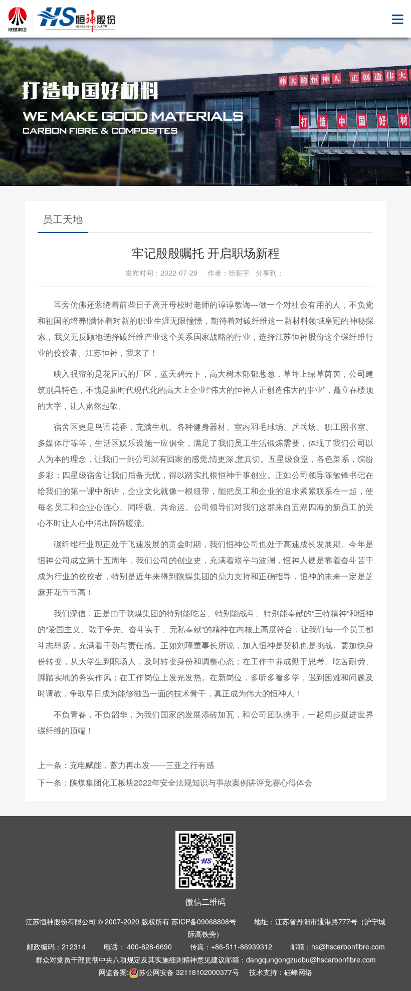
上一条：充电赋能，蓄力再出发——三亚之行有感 (126, 765)
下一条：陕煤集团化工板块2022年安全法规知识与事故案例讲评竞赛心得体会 (175, 782)
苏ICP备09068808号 (203, 921)
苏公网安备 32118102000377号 (189, 972)
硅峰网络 (298, 972)
